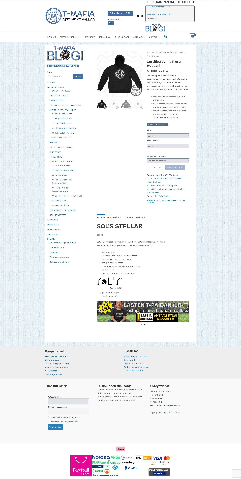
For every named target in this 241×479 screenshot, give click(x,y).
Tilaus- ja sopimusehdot (57, 363)
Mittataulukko (52, 360)
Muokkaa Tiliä (57, 247)
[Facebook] (138, 16)
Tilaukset (54, 252)
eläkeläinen (152, 189)
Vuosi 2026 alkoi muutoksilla (158, 7)
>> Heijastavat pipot (62, 118)
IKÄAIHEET (177, 178)
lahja (182, 189)
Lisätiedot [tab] (128, 217)
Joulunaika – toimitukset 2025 (158, 14)
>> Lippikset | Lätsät (61, 123)
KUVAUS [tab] (101, 217)
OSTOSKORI (138, 37)
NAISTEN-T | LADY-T (59, 95)
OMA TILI (152, 37)
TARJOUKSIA (105, 37)
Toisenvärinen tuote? (134, 363)
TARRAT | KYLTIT (57, 157)
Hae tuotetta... (115, 19)
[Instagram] (142, 16)
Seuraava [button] (186, 311)
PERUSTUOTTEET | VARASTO (63, 210)
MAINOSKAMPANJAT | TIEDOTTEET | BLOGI (62, 66)
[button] (78, 37)
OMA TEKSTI (55, 152)
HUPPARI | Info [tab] (114, 217)
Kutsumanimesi (55, 397)
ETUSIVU (51, 37)
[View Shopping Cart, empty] (192, 36)
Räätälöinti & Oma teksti (136, 356)
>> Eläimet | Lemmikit (63, 170)
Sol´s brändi (129, 360)
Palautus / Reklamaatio (57, 367)
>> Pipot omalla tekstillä (64, 128)
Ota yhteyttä (51, 370)
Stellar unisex (153, 192)
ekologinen (172, 185)
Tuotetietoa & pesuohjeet (136, 367)
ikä (159, 189)
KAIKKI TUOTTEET (58, 215)
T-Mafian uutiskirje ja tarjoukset (65, 417)
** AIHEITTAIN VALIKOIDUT (62, 161)
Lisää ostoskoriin (175, 167)
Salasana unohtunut (60, 262)
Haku (49, 72)
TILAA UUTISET (122, 37)
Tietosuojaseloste (53, 374)
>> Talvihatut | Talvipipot (64, 133)
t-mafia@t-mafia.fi (171, 405)
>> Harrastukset (60, 175)
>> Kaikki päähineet (62, 113)
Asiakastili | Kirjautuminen (63, 242)
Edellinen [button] (99, 311)
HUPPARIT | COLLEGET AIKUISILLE (65, 105)
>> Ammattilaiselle (61, 165)
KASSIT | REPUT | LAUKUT (62, 147)
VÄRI (149, 130)
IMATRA (53, 142)
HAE (111, 23)
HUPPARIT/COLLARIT (163, 178)
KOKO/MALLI (153, 140)
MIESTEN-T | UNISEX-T (61, 90)
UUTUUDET (89, 37)
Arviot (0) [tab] (140, 217)
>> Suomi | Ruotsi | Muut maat (67, 196)
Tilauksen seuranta (59, 257)
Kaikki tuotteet (162, 53)
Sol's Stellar (164, 196)
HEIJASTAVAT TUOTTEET (61, 137)
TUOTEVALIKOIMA (68, 37)
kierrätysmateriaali (170, 189)
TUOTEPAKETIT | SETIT (60, 205)
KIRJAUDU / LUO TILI (120, 13)
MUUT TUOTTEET (58, 200)
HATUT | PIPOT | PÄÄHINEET (63, 110)
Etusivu (150, 53)
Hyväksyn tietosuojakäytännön (64, 421)
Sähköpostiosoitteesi (57, 407)
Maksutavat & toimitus (56, 356)
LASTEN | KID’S (57, 100)
